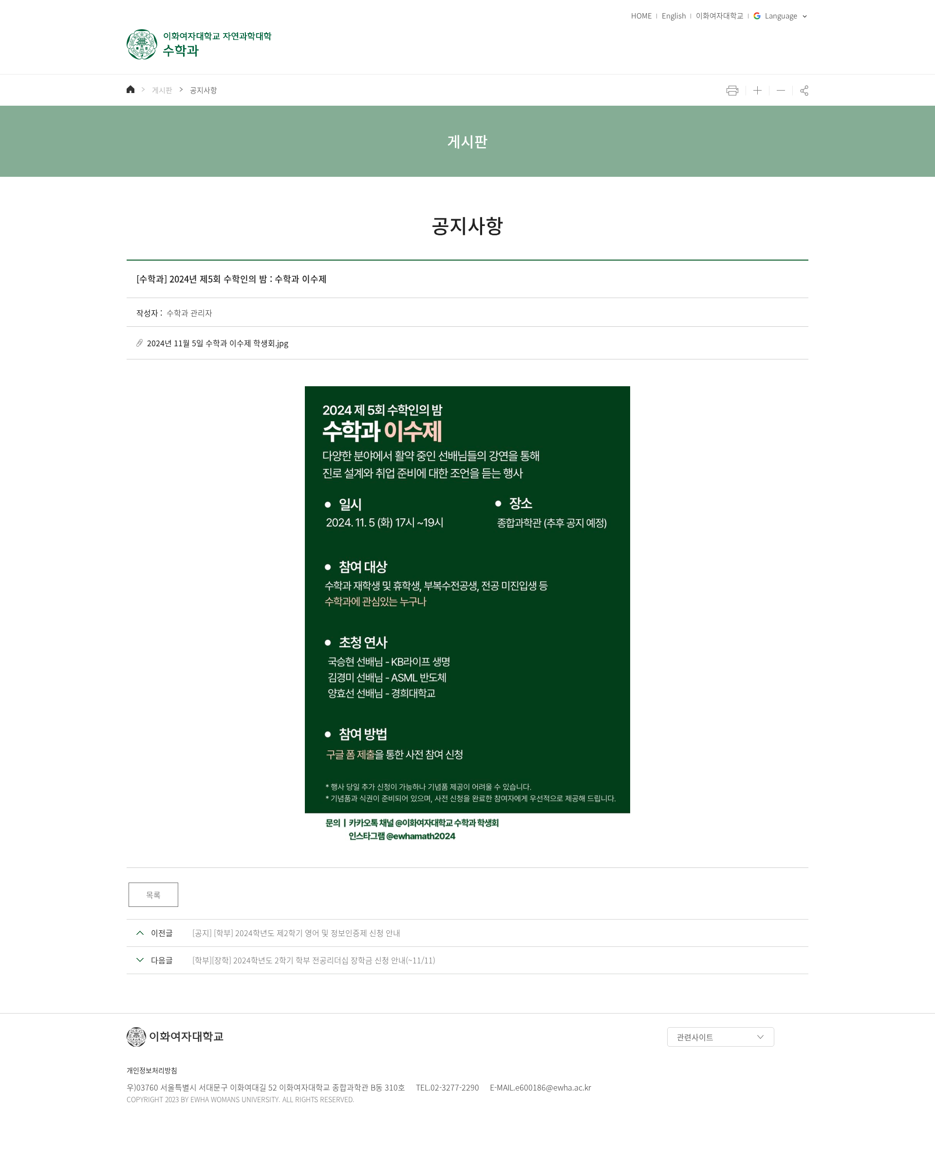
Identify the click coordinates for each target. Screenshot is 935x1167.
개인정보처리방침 (152, 1070)
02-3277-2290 (454, 1087)
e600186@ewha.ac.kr (553, 1087)
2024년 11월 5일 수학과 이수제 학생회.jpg (217, 343)
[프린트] (732, 90)
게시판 (162, 90)
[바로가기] (200, 44)
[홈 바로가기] (130, 89)
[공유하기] (804, 90)
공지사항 (203, 90)
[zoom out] (781, 90)
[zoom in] (757, 90)
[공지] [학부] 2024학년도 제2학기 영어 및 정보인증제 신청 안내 (296, 933)
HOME (641, 15)
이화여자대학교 (720, 15)
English (674, 15)
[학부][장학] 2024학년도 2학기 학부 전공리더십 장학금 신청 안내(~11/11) (313, 960)
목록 (153, 895)
